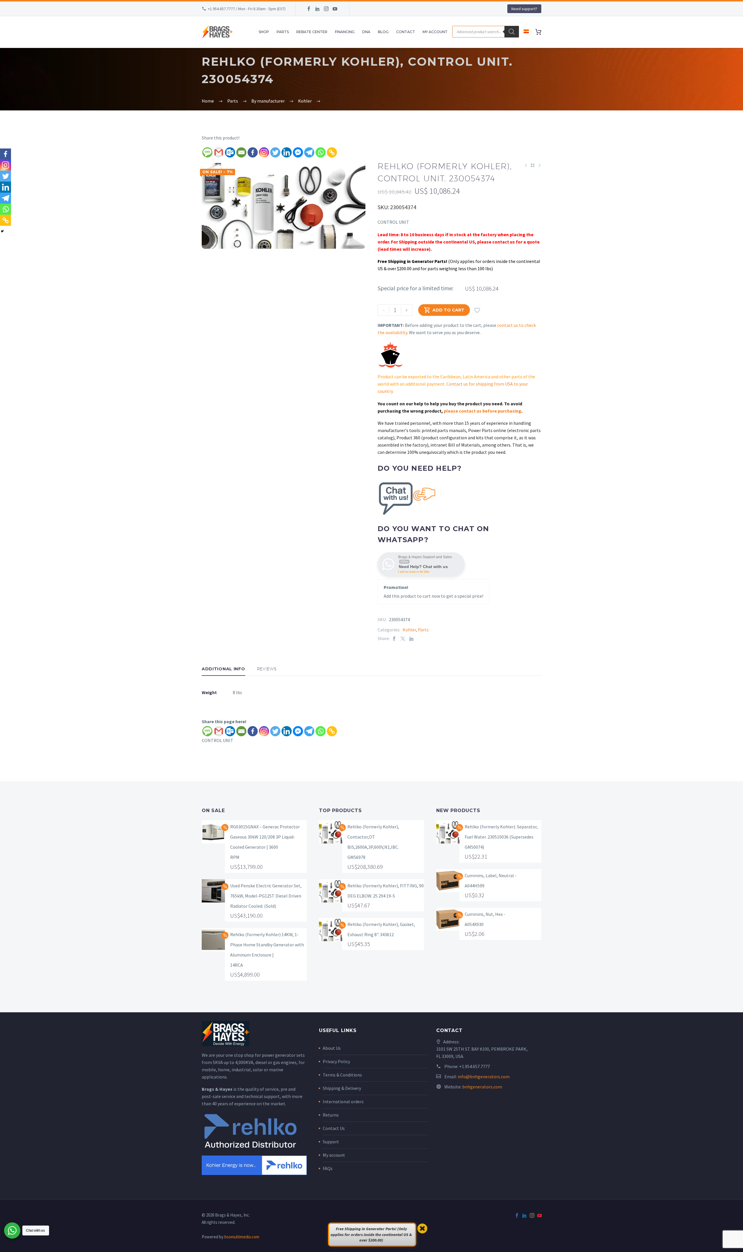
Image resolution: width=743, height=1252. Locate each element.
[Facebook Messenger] (298, 152)
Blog (383, 32)
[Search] (511, 31)
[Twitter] (275, 152)
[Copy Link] (332, 152)
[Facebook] (308, 8)
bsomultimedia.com (241, 1237)
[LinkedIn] (317, 8)
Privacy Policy (336, 1061)
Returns (331, 1115)
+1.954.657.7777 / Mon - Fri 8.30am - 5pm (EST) (247, 8)
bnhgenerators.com (482, 1087)
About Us (332, 1048)
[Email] (241, 152)
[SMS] (207, 152)
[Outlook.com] (230, 152)
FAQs (328, 1168)
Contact (405, 32)
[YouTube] (335, 8)
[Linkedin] (287, 152)
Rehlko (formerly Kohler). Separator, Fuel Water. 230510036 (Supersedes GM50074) (501, 837)
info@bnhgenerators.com (484, 1076)
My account (334, 1155)
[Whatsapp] (320, 152)
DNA (366, 32)
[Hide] (2, 231)
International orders (343, 1101)
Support (331, 1141)
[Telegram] (309, 152)
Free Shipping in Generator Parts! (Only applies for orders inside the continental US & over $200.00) (371, 1234)
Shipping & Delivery (342, 1088)
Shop (264, 32)
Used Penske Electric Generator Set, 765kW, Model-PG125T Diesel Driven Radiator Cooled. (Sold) (266, 896)
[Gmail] (219, 152)
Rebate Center (311, 32)
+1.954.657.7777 (474, 1066)
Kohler (409, 630)
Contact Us (334, 1128)
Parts (283, 32)
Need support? (524, 8)
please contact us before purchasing (482, 411)
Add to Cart (444, 310)
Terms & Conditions (342, 1075)
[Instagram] (326, 8)
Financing (345, 32)
